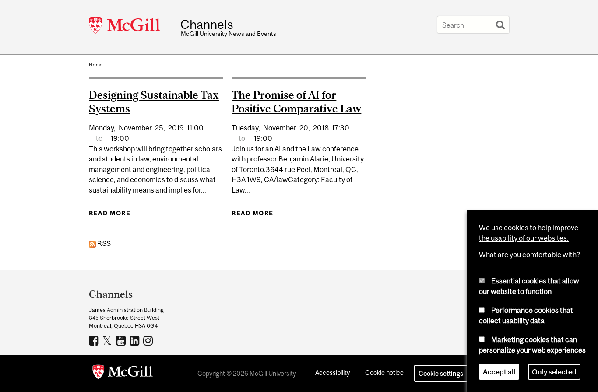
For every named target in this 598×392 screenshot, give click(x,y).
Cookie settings (441, 373)
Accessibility (332, 372)
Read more (109, 213)
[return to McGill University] (122, 374)
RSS (103, 243)
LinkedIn (135, 340)
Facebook (95, 340)
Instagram (149, 340)
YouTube (122, 340)
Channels (206, 24)
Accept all (499, 372)
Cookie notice (384, 372)
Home (96, 64)
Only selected (554, 372)
